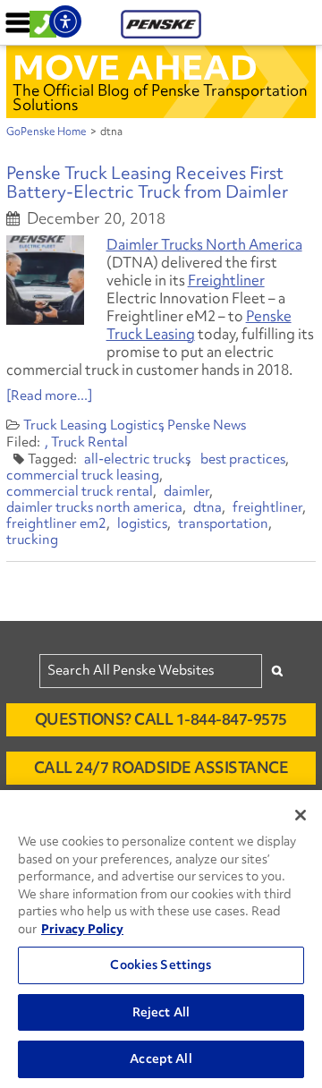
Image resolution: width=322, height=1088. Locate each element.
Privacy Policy (82, 929)
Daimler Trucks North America (204, 244)
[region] (161, 939)
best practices (242, 459)
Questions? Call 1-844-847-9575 (161, 719)
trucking (32, 539)
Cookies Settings (160, 964)
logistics (142, 523)
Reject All (161, 1012)
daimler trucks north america (94, 507)
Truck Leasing (64, 425)
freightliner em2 (56, 523)
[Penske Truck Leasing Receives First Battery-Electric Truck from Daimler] (44, 280)
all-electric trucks (137, 459)
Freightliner (226, 280)
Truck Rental (89, 442)
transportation (223, 523)
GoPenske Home (46, 131)
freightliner (267, 507)
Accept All (160, 1058)
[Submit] (277, 670)
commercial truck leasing (82, 475)
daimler (186, 491)
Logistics (137, 425)
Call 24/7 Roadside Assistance (161, 767)
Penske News (206, 425)
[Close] (300, 815)
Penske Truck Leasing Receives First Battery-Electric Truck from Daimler (147, 182)
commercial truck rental (79, 491)
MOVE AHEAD (135, 67)
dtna (207, 507)
